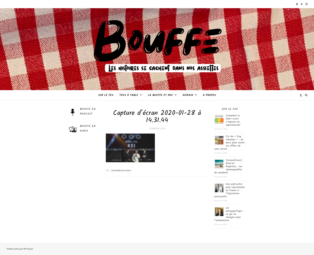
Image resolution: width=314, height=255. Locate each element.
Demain (188, 95)
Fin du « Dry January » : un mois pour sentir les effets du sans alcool (229, 142)
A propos (209, 95)
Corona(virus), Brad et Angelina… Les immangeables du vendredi (228, 166)
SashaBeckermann (121, 170)
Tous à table (128, 95)
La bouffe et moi (160, 95)
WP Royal (28, 248)
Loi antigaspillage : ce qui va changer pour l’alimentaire (229, 214)
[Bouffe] (157, 47)
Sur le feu (105, 95)
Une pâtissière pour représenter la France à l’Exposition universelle (229, 190)
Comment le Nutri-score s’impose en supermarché (233, 120)
